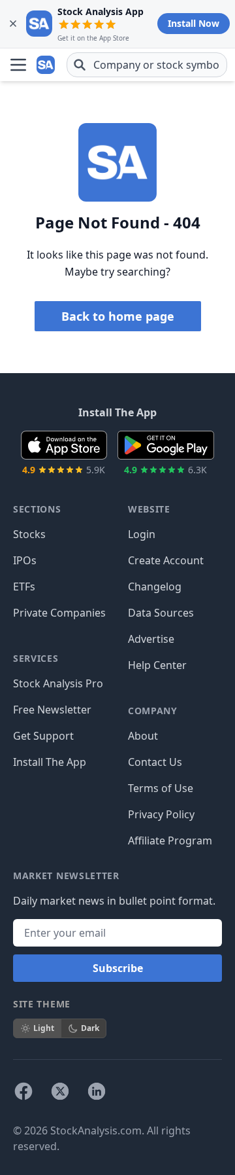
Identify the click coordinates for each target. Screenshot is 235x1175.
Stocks (29, 534)
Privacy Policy (161, 814)
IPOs (25, 560)
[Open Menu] (18, 64)
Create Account (166, 560)
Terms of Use (160, 788)
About (143, 736)
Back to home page (117, 316)
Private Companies (59, 613)
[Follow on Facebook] (23, 1091)
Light (43, 1028)
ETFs (24, 586)
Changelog (154, 586)
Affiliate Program (170, 840)
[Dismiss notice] (13, 23)
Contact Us (155, 762)
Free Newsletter (52, 709)
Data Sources (161, 613)
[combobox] (147, 64)
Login (141, 534)
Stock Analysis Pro (58, 683)
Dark (90, 1028)
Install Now (193, 23)
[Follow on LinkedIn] (96, 1091)
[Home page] (47, 64)
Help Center (157, 665)
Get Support (43, 736)
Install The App (49, 762)
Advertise (151, 639)
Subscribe (118, 968)
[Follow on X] (60, 1091)
